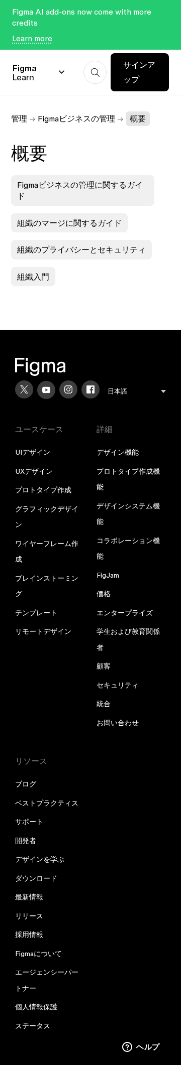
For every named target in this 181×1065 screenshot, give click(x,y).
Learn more (32, 38)
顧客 (104, 666)
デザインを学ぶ (39, 859)
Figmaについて (38, 954)
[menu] (137, 391)
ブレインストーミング (46, 586)
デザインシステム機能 (128, 514)
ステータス (32, 1026)
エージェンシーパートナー (46, 980)
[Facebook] (90, 389)
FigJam (108, 575)
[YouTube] (46, 390)
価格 (104, 594)
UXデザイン (34, 471)
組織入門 (33, 276)
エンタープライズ (125, 613)
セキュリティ (118, 685)
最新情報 (29, 897)
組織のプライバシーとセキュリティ (81, 249)
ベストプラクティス (46, 803)
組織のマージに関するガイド (69, 222)
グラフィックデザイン (46, 517)
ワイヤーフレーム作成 (46, 552)
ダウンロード (36, 878)
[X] (24, 389)
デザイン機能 (118, 452)
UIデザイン (32, 452)
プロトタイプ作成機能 (128, 479)
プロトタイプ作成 (43, 490)
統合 (104, 704)
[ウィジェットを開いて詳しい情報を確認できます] (141, 1047)
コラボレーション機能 (128, 549)
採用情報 (29, 934)
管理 (19, 118)
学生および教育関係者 (128, 639)
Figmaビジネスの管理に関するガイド (80, 190)
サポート (29, 822)
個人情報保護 (36, 1007)
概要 (138, 118)
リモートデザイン (43, 631)
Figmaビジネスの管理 (76, 118)
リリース (29, 916)
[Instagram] (68, 389)
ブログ (25, 784)
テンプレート (36, 613)
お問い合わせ (118, 723)
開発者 (25, 841)
